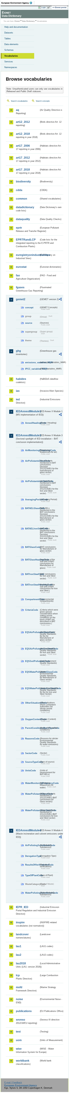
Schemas (9, 50)
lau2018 (21, 963)
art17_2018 (23, 169)
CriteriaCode (31, 610)
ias (18, 390)
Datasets (8, 32)
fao (18, 275)
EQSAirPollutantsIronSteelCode (32, 648)
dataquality (23, 219)
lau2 (18, 954)
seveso (20, 1019)
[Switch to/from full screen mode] (49, 7)
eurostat (21, 266)
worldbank (22, 1060)
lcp (18, 975)
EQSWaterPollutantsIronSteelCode (32, 688)
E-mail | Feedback (13, 1082)
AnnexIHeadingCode (32, 423)
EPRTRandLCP (26, 239)
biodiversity (23, 181)
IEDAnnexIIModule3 (27, 435)
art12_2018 (23, 133)
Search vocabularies (19, 101)
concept (29, 307)
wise (19, 1048)
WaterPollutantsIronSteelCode (32, 810)
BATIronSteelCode (32, 574)
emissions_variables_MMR (32, 362)
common (21, 198)
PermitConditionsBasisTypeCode (32, 728)
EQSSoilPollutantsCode (32, 661)
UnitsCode (30, 770)
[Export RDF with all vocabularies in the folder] (60, 300)
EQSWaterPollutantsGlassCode (32, 672)
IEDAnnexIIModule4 (27, 830)
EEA (18, 3)
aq (17, 110)
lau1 (18, 946)
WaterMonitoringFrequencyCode (32, 783)
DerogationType (32, 856)
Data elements (11, 44)
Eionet (17, 21)
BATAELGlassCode (32, 508)
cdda (19, 190)
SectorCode (31, 753)
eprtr (19, 227)
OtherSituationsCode (32, 703)
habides (21, 378)
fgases (20, 287)
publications (24, 1011)
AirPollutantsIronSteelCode (32, 481)
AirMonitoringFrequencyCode (32, 450)
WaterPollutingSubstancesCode (32, 893)
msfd (19, 987)
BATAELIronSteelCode (32, 528)
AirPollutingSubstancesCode (32, 845)
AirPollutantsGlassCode (32, 461)
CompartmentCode (32, 599)
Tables (7, 38)
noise (19, 999)
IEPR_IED (22, 907)
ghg (18, 350)
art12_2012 (23, 121)
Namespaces (10, 67)
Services (8, 61)
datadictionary (25, 207)
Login (43, 7)
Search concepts (43, 101)
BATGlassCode (32, 547)
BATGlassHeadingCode (32, 559)
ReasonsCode (32, 738)
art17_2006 (23, 145)
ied (18, 399)
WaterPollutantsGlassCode (32, 794)
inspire (20, 922)
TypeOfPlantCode (32, 875)
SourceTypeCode (32, 762)
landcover (22, 934)
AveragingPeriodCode (32, 499)
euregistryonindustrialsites (27, 255)
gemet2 (20, 299)
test (18, 1031)
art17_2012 (23, 157)
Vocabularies (11, 56)
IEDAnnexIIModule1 (27, 411)
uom (19, 1040)
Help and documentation (16, 27)
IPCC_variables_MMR (32, 369)
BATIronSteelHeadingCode (32, 584)
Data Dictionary (28, 21)
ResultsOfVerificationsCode (32, 865)
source (28, 323)
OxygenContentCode (32, 719)
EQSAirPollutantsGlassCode (32, 632)
